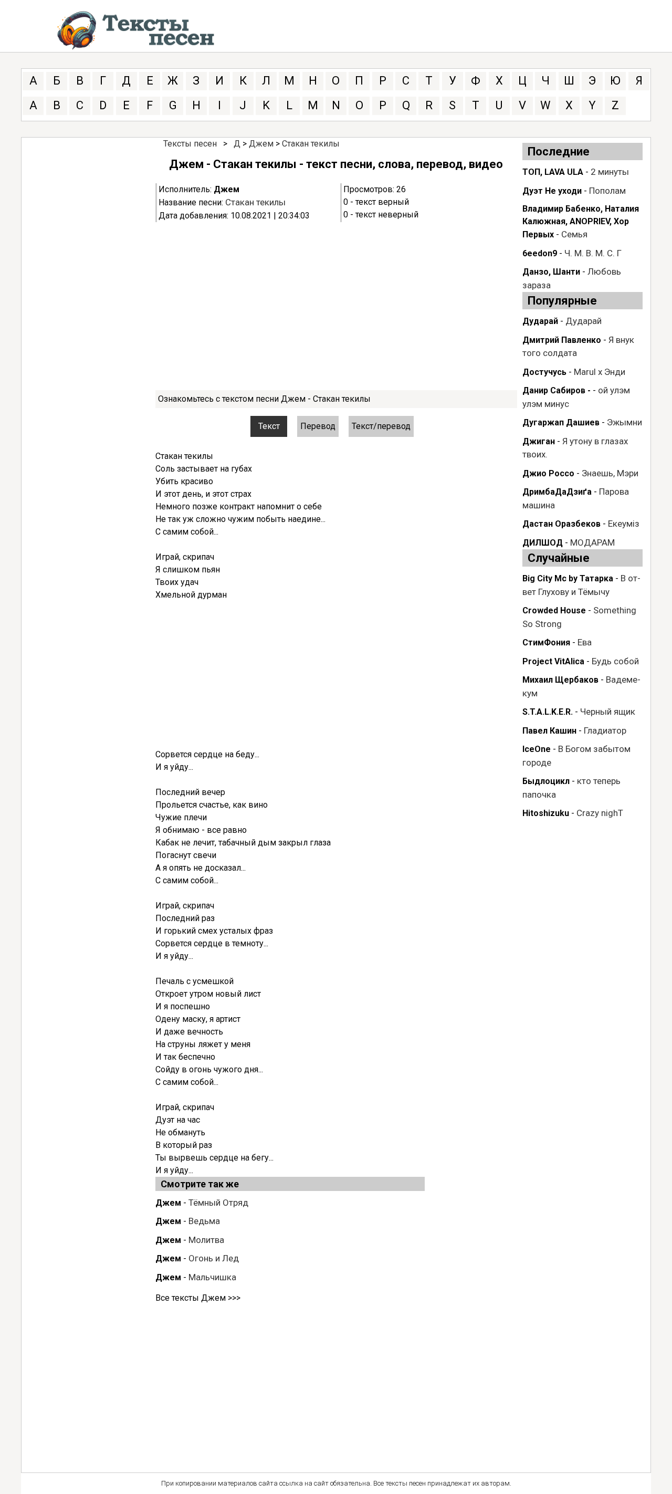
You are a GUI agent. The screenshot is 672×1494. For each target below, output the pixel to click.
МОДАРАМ (592, 542)
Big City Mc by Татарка (567, 578)
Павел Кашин (549, 731)
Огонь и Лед (213, 1258)
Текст (269, 426)
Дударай (540, 321)
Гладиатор (605, 730)
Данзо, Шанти (551, 272)
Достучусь (544, 372)
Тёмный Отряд (218, 1202)
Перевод (317, 426)
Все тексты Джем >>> (197, 1298)
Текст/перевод (381, 426)
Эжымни (624, 422)
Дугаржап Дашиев (561, 422)
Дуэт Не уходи (552, 191)
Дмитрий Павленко (561, 340)
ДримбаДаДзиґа (557, 492)
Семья (574, 234)
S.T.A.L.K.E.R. (547, 712)
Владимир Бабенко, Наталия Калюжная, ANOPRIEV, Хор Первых (580, 221)
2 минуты (610, 171)
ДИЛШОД (542, 543)
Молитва (206, 1240)
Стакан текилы (311, 144)
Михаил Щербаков (560, 680)
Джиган (538, 441)
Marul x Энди (599, 372)
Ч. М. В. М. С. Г (593, 253)
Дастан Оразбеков (561, 524)
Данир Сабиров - (556, 390)
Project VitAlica (553, 661)
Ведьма (204, 1221)
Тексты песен (190, 144)
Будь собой (615, 661)
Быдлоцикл (546, 781)
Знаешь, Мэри (610, 473)
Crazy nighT (599, 813)
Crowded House (554, 610)
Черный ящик (607, 711)
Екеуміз (623, 523)
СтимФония (546, 642)
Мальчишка (212, 1277)
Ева (585, 642)
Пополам (607, 190)
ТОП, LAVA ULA (552, 172)
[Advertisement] (336, 306)
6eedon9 (539, 253)
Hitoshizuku (545, 813)
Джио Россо (548, 473)
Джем (261, 144)
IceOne (536, 749)
